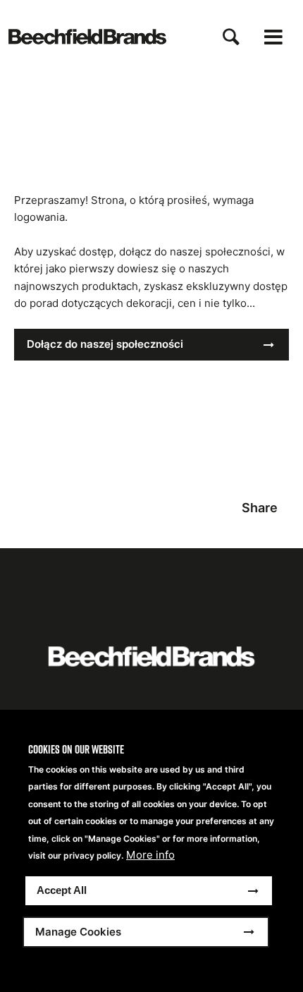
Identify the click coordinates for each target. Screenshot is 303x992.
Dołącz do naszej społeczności (105, 344)
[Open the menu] (273, 37)
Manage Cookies (78, 931)
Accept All (62, 890)
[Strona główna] (87, 36)
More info (150, 855)
